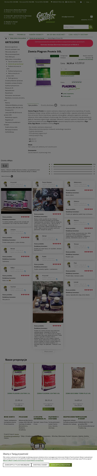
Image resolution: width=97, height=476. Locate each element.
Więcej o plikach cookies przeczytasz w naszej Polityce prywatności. (23, 461)
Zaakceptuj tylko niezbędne (17, 465)
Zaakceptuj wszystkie (60, 465)
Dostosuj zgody (40, 465)
